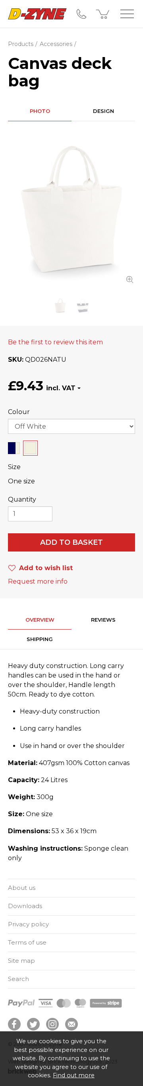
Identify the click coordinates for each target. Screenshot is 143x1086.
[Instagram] (52, 1024)
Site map (21, 960)
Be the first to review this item (55, 342)
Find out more (74, 1075)
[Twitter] (33, 1024)
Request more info (38, 581)
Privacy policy (28, 924)
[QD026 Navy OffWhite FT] (83, 305)
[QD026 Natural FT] (71, 209)
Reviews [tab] (103, 619)
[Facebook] (14, 1024)
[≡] (127, 14)
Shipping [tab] (40, 639)
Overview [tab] (39, 619)
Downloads (25, 906)
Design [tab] (103, 111)
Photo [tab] (40, 111)
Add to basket (71, 542)
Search (18, 979)
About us (21, 887)
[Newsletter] (71, 1024)
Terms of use (27, 942)
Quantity (22, 499)
